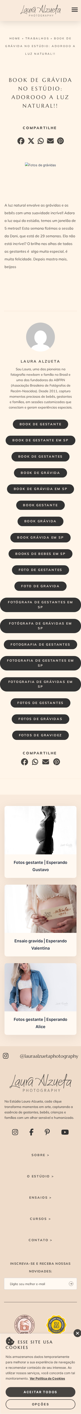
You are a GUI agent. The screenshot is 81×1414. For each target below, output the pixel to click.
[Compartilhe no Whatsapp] (40, 142)
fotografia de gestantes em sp (40, 663)
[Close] (76, 1332)
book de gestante (41, 424)
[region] (40, 1374)
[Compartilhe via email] (50, 142)
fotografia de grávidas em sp (40, 684)
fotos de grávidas (40, 719)
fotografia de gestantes (40, 644)
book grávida (40, 521)
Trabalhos (37, 38)
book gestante (40, 505)
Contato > (40, 1240)
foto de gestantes (41, 570)
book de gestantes (40, 456)
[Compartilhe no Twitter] (30, 142)
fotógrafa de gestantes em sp (40, 604)
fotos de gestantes (40, 703)
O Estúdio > (40, 1176)
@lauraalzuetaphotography (49, 1056)
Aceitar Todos (40, 1392)
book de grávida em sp (41, 489)
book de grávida (40, 473)
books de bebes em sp (40, 554)
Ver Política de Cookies (47, 1378)
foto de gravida (40, 586)
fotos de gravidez (40, 735)
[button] (75, 10)
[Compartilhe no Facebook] (20, 142)
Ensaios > (40, 1197)
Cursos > (40, 1219)
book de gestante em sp (40, 440)
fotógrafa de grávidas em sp (40, 625)
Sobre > (41, 1155)
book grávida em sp (40, 537)
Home (14, 38)
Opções (40, 1404)
